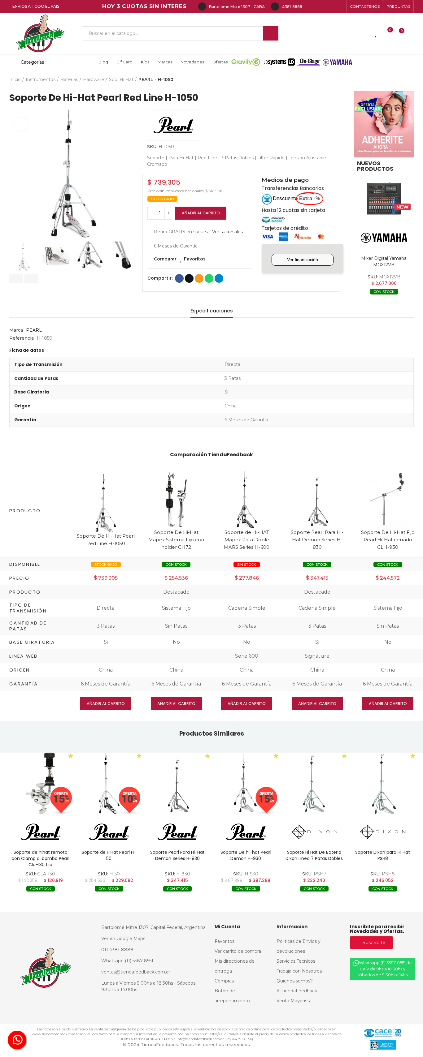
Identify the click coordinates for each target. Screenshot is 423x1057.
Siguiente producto (409, 79)
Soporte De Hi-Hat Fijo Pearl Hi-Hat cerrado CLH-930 (388, 539)
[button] (365, 6)
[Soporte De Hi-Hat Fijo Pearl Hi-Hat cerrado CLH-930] (388, 499)
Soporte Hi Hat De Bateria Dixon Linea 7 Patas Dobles (314, 855)
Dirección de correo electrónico (199, 278)
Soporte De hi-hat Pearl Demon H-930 (245, 855)
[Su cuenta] (412, 33)
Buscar (270, 33)
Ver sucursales (227, 231)
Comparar (165, 259)
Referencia (21, 338)
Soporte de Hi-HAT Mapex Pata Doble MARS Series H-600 (246, 539)
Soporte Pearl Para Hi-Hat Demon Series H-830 (317, 539)
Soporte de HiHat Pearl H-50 (109, 855)
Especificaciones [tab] (211, 310)
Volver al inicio (401, 79)
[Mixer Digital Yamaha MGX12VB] (384, 199)
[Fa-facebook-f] (310, 6)
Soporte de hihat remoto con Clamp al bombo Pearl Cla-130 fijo (40, 858)
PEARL (34, 330)
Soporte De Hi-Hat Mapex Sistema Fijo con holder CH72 (176, 539)
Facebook (179, 278)
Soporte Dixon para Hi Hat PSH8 (382, 855)
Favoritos (195, 259)
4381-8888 (292, 6)
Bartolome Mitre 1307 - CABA (237, 6)
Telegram (219, 278)
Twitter (189, 278)
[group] (40, 784)
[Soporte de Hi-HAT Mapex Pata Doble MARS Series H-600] (247, 499)
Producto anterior (393, 79)
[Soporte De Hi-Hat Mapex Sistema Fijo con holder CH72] (176, 499)
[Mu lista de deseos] (376, 33)
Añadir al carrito (201, 213)
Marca (16, 330)
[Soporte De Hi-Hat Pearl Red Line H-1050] (106, 503)
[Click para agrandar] (21, 124)
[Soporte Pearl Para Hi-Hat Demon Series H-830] (317, 499)
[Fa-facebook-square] (330, 6)
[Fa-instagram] (320, 6)
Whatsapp (209, 278)
